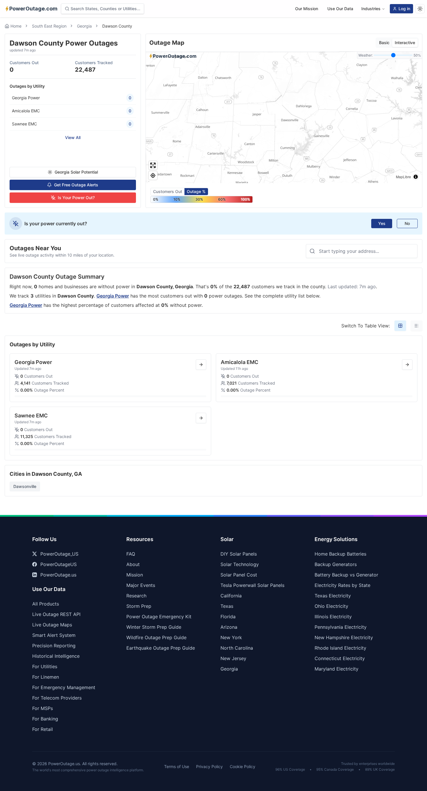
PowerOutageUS (58, 564)
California (231, 596)
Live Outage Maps (52, 625)
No (407, 223)
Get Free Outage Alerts (76, 184)
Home (15, 26)
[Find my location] (153, 175)
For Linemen (45, 677)
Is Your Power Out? (76, 197)
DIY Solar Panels (238, 554)
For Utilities (44, 666)
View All (72, 137)
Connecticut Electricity (340, 658)
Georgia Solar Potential (76, 172)
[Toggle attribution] (415, 176)
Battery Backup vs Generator (346, 575)
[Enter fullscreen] (153, 165)
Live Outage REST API (56, 614)
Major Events (140, 585)
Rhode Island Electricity (340, 648)
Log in (404, 8)
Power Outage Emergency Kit (158, 616)
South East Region (49, 26)
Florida (228, 616)
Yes (381, 223)
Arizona (228, 627)
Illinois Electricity (333, 616)
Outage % (196, 191)
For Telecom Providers (57, 698)
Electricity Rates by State (342, 585)
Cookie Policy (242, 766)
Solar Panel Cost (238, 575)
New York (231, 637)
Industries (371, 8)
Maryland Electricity (336, 669)
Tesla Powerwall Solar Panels (252, 585)
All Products (45, 604)
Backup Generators (336, 564)
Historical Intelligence (56, 656)
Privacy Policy (209, 766)
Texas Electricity (333, 596)
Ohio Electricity (331, 606)
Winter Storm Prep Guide (153, 627)
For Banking (45, 719)
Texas (226, 606)
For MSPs (42, 708)
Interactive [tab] (405, 42)
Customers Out (167, 191)
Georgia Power (112, 296)
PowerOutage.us (58, 575)
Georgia (84, 26)
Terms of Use (176, 766)
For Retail (42, 729)
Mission (134, 575)
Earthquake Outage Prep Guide (160, 648)
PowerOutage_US (59, 554)
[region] (284, 117)
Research (136, 596)
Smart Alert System (54, 635)
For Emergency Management (63, 687)
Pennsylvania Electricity (341, 627)
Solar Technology (239, 564)
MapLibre (403, 176)
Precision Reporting (54, 645)
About (133, 564)
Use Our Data (340, 8)
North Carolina (236, 648)
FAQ (130, 554)
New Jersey (233, 658)
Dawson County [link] (117, 26)
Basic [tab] (384, 42)
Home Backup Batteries (340, 554)
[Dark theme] (420, 8)
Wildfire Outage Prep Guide (156, 637)
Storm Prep (138, 606)
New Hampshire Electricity (344, 637)
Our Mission (306, 8)
